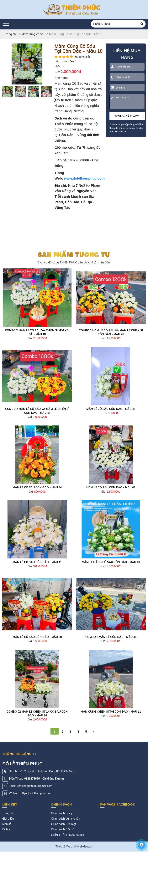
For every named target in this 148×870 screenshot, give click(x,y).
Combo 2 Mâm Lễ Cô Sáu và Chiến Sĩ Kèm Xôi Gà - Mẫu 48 (37, 332)
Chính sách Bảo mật (63, 824)
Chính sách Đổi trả (62, 829)
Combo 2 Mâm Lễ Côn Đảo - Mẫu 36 (110, 637)
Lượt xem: (61, 61)
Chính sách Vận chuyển (65, 818)
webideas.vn (84, 846)
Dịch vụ (6, 829)
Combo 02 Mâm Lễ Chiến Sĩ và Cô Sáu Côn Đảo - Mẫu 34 (37, 713)
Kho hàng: (61, 77)
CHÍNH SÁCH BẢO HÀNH (67, 835)
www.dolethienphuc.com (84, 178)
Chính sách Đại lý (61, 813)
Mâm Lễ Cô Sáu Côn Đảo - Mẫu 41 (37, 562)
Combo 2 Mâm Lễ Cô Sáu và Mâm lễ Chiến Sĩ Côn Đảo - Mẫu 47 (37, 411)
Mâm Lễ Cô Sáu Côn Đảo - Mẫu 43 (110, 487)
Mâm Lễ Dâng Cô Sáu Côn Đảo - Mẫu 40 (111, 562)
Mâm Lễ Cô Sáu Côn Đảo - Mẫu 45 (110, 409)
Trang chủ (8, 813)
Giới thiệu (8, 818)
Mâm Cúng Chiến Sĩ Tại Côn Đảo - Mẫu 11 (111, 711)
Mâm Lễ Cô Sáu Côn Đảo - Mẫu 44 (37, 487)
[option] (27, 63)
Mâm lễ (6, 824)
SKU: (58, 66)
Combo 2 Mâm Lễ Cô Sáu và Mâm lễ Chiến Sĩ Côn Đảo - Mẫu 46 (111, 332)
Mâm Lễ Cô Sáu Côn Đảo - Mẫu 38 (37, 637)
